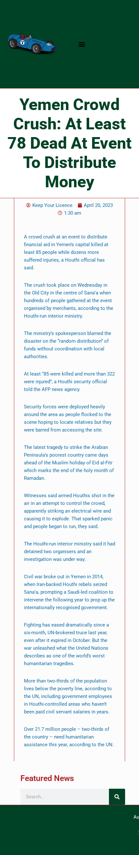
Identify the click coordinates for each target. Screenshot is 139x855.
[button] (81, 44)
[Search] (117, 797)
